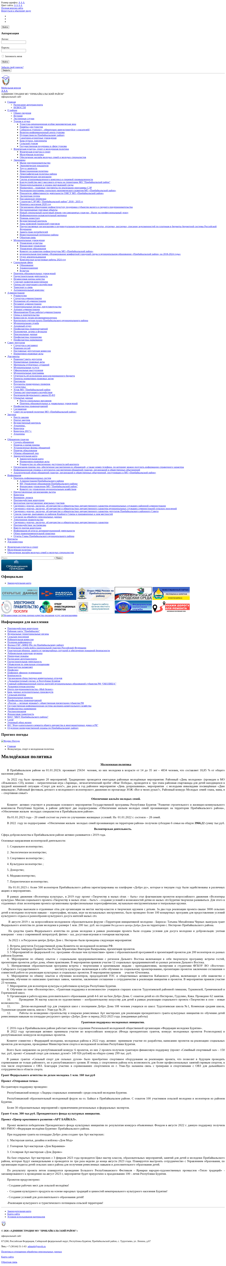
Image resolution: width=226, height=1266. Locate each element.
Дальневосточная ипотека (21, 686)
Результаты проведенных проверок (32, 384)
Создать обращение (24, 442)
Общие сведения (22, 113)
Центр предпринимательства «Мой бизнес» (30, 689)
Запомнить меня (13, 56)
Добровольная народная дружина (24, 653)
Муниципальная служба (26, 323)
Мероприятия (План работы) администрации (37, 312)
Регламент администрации (28, 304)
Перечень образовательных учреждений (35, 273)
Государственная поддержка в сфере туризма (43, 146)
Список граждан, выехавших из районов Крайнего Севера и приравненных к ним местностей (63, 514)
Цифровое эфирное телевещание (24, 672)
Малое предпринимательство (35, 162)
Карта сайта (13, 1214)
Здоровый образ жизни (19, 722)
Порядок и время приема (27, 445)
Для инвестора (15, 541)
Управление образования (33, 248)
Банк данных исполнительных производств (30, 692)
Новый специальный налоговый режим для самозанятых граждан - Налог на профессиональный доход (74, 212)
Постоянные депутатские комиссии (32, 351)
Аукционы (19, 434)
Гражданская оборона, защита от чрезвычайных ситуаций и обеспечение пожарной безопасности (58, 650)
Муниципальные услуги (26, 367)
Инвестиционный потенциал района (39, 234)
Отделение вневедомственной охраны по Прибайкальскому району (43, 728)
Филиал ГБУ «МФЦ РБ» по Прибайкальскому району (35, 645)
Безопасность (14, 675)
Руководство (20, 295)
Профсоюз (12, 670)
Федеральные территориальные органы (28, 634)
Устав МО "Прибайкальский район (32, 389)
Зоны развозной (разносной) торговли (40, 223)
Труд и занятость (28, 168)
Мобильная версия (11, 88)
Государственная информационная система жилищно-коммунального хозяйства (49, 706)
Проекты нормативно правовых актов (34, 378)
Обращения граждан (18, 439)
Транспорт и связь (23, 287)
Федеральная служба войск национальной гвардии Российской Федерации (46, 647)
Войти (5, 27)
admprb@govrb (35, 1246)
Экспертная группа (30, 196)
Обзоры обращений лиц (26, 453)
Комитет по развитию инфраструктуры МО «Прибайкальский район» (56, 251)
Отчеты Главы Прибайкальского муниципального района (44, 536)
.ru (44, 1246)
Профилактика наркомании (28, 340)
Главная (11, 102)
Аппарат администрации (27, 309)
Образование (26, 265)
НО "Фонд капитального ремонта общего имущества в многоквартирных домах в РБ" (52, 725)
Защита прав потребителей (34, 232)
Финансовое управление (33, 245)
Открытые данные (23, 398)
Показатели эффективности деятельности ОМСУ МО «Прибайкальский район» (62, 193)
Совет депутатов (16, 342)
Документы (13, 356)
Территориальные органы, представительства (37, 306)
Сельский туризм (29, 143)
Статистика (20, 387)
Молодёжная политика (32, 154)
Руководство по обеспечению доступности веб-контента (49, 464)
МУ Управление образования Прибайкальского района (48, 483)
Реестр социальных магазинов (36, 400)
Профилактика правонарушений (31, 328)
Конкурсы (19, 428)
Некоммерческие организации (36, 176)
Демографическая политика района (38, 174)
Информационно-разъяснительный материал (43, 215)
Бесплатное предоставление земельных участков (39, 503)
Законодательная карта (25, 456)
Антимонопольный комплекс (29, 290)
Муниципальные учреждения (29, 240)
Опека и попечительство (27, 315)
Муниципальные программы (29, 373)
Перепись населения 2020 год (35, 204)
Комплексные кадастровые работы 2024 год (43, 259)
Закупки (11, 414)
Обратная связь (28, 237)
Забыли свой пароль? (12, 67)
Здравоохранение (29, 268)
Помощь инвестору (30, 218)
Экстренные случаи (24, 118)
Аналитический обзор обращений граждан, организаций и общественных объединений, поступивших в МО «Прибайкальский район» (85, 472)
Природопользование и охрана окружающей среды (46, 185)
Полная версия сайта (12, 8)
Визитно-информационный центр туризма (42, 132)
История (18, 115)
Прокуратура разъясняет (20, 667)
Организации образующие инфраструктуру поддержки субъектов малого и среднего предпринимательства (76, 207)
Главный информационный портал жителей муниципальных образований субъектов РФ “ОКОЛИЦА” (61, 683)
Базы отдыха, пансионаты (33, 140)
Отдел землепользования (33, 257)
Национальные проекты (20, 697)
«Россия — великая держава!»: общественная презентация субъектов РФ (45, 703)
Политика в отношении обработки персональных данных (31, 1251)
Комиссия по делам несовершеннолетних (35, 317)
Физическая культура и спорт (35, 151)
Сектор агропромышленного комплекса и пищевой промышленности (56, 179)
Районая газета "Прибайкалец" (23, 631)
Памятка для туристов (31, 127)
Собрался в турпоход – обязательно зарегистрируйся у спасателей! (55, 129)
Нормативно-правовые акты (28, 353)
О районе (12, 110)
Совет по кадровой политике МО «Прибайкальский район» (45, 411)
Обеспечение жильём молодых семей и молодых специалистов (53, 157)
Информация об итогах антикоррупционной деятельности (44, 530)
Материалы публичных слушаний (31, 364)
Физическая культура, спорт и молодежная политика (41, 149)
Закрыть (6, 70)
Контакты (12, 539)
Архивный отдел (22, 326)
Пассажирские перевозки (33, 198)
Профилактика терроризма (28, 337)
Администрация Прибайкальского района (42, 481)
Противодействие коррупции (29, 500)
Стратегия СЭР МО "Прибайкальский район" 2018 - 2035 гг (51, 201)
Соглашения (20, 409)
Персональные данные (25, 334)
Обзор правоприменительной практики (34, 533)
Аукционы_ (20, 425)
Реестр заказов (21, 417)
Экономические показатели (34, 165)
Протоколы (19, 381)
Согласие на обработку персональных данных (38, 517)
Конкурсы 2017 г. (23, 431)
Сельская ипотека (16, 694)
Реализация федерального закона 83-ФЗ (34, 395)
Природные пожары (18, 656)
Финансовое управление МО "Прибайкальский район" (49, 486)
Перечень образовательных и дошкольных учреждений (49, 403)
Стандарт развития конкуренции (31, 281)
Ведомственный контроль (33, 221)
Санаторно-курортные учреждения (38, 138)
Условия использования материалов (26, 1216)
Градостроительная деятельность (31, 276)
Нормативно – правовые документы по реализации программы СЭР (56, 187)
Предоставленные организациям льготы (35, 492)
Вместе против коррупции (27, 528)
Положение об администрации (30, 301)
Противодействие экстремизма (30, 525)
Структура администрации (28, 298)
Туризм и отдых (22, 121)
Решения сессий (22, 348)
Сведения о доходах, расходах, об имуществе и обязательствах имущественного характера (61, 522)
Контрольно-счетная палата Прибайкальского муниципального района (51, 320)
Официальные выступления (28, 370)
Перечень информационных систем (32, 478)
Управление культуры (31, 243)
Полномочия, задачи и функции (30, 331)
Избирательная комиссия (20, 639)
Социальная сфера (23, 262)
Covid (10, 719)
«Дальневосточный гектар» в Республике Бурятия (33, 681)
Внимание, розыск (23, 497)
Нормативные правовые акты (29, 362)
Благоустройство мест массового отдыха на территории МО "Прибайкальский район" (65, 182)
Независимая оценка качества (29, 279)
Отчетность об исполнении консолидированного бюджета (44, 375)
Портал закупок (22, 420)
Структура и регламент (26, 345)
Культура (24, 270)
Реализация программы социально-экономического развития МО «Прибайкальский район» (68, 190)
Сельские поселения (18, 636)
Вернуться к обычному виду (16, 11)
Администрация (15, 292)
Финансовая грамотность (20, 714)
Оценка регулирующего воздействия (33, 284)
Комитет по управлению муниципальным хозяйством (48, 489)
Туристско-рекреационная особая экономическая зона (48, 124)
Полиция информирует (19, 642)
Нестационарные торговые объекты (38, 210)
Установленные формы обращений (32, 447)
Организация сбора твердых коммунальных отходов (34, 678)
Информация (14, 475)
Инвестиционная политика (34, 171)
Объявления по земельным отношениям (28, 664)
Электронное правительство (28, 519)
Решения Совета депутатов (28, 359)
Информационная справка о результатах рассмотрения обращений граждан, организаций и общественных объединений (77, 470)
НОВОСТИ (20, 107)
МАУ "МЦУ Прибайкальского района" (27, 717)
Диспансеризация (16, 711)
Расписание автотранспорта (28, 104)
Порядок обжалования (25, 450)
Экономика (19, 160)
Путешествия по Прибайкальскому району (42, 135)
